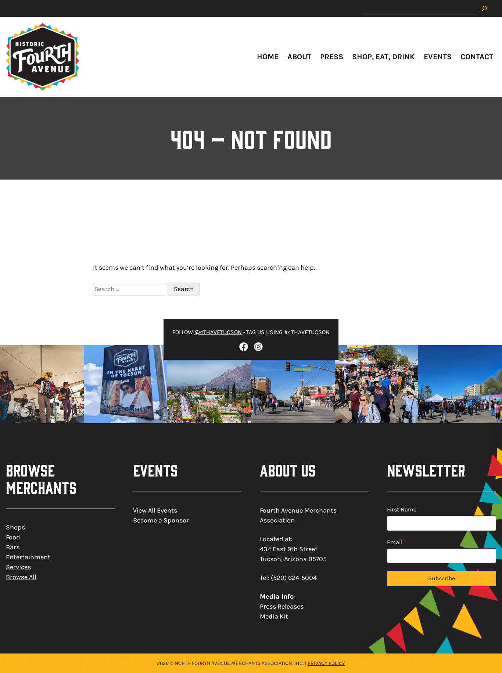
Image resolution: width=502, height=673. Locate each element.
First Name (401, 509)
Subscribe (441, 578)
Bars (12, 547)
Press (331, 56)
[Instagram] (258, 346)
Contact (476, 56)
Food (13, 537)
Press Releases (282, 606)
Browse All (21, 577)
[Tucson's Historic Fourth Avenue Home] (42, 57)
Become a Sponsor (161, 520)
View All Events (155, 510)
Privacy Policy (326, 663)
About (299, 56)
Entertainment (28, 557)
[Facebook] (243, 346)
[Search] (484, 8)
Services (18, 567)
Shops (15, 527)
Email (396, 542)
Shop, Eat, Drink (383, 56)
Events (438, 56)
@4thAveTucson (218, 332)
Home (268, 56)
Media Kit (274, 616)
